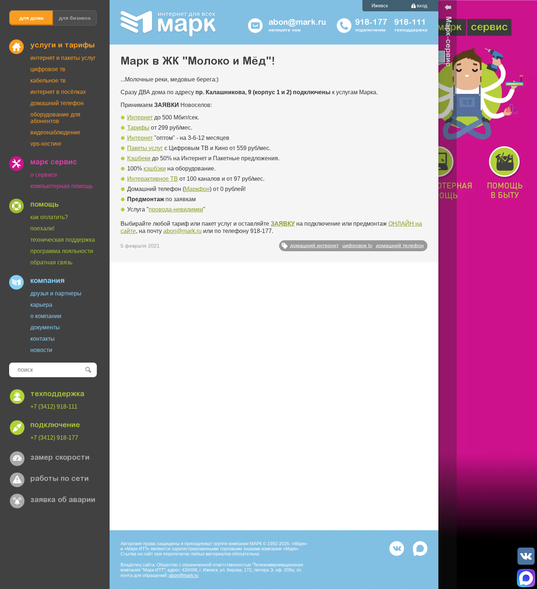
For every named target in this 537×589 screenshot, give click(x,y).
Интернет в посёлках (58, 92)
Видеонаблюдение (55, 132)
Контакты (42, 339)
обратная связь (51, 262)
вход (422, 5)
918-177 (371, 23)
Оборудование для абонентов (55, 117)
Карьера (41, 305)
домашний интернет (314, 245)
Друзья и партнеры (55, 293)
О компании (45, 316)
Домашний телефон (57, 103)
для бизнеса (75, 18)
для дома (31, 18)
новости (41, 350)
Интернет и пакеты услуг (63, 58)
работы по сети (59, 479)
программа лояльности (61, 251)
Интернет (140, 117)
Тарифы (138, 128)
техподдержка (57, 394)
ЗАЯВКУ (283, 224)
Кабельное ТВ (48, 80)
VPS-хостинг (46, 144)
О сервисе (43, 175)
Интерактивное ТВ (152, 179)
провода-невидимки (176, 209)
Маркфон (197, 189)
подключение (55, 425)
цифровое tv (357, 245)
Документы (45, 327)
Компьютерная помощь (61, 186)
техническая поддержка (62, 240)
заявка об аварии (62, 500)
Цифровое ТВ (47, 69)
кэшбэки (155, 168)
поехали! (42, 228)
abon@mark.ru (182, 231)
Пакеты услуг (145, 148)
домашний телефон (400, 245)
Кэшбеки (139, 158)
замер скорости (60, 458)
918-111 (410, 23)
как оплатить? (49, 217)
